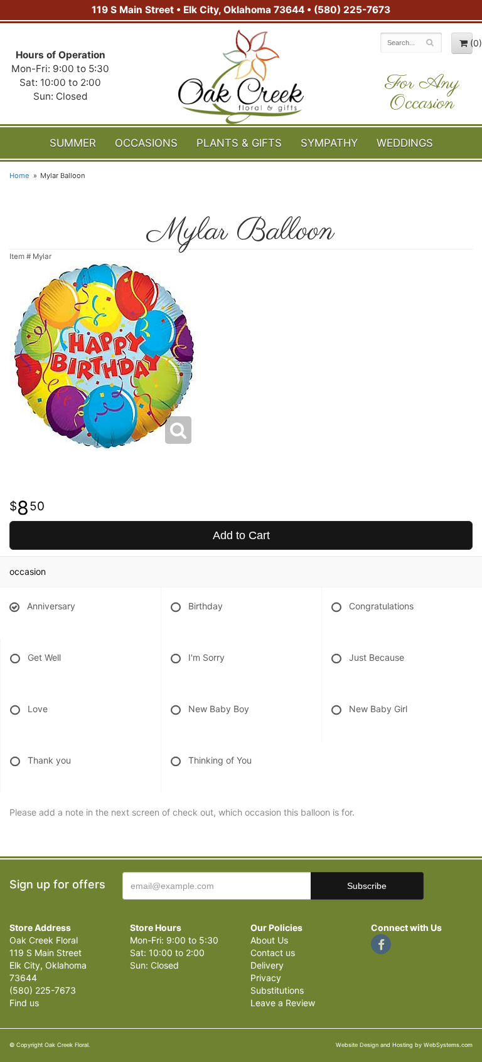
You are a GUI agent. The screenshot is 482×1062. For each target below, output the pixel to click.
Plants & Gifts (239, 143)
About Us (269, 940)
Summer (73, 143)
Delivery (267, 965)
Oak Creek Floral (241, 76)
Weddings (405, 143)
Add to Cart (241, 535)
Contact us (272, 952)
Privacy (265, 977)
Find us (24, 1002)
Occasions (146, 143)
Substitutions (277, 990)
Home (19, 175)
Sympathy (329, 143)
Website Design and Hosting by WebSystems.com (404, 1044)
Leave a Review (282, 1002)
